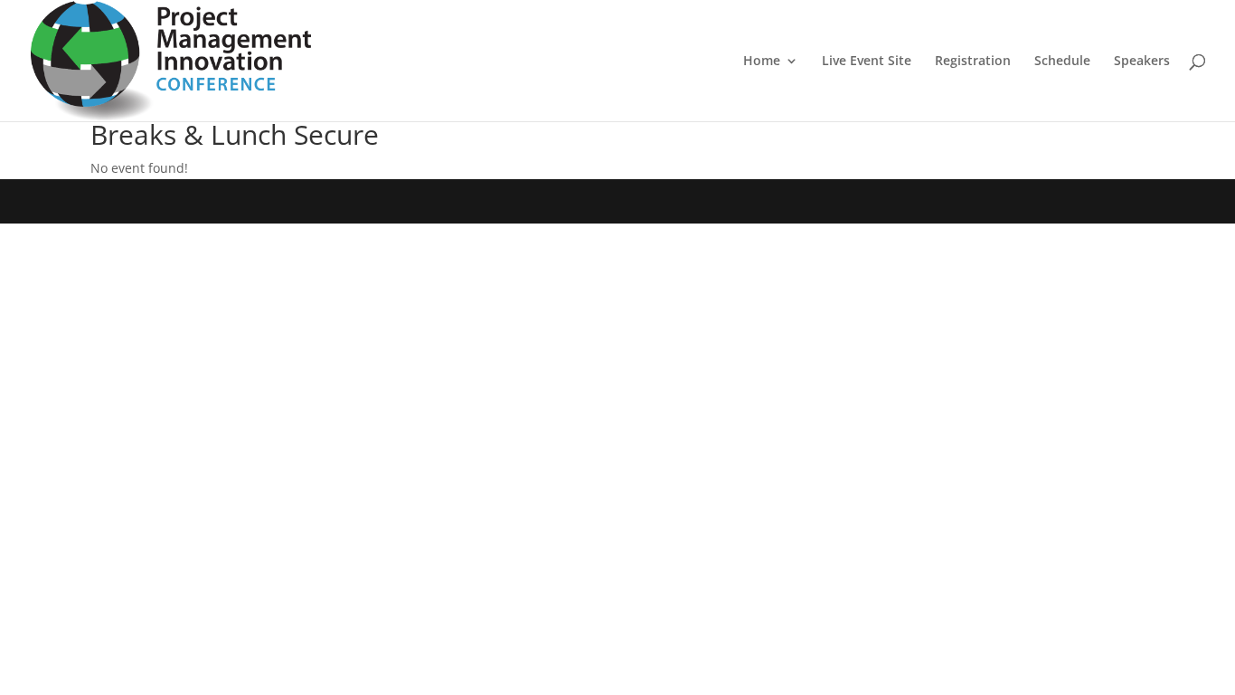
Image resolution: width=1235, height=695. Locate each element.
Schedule (1062, 61)
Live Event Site (866, 61)
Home (761, 61)
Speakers (1142, 61)
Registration (973, 61)
